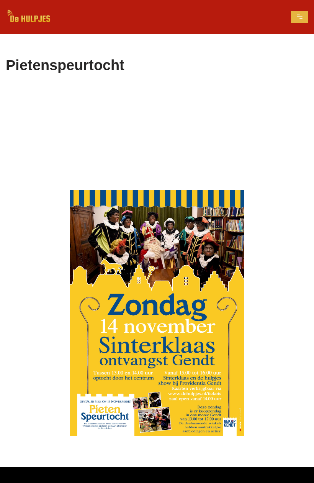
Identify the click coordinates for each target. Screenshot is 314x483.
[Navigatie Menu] (299, 17)
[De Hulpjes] (29, 16)
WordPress (198, 475)
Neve (108, 475)
